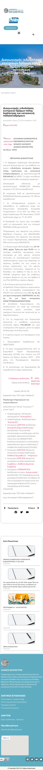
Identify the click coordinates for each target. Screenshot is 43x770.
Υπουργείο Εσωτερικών (10, 708)
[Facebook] (15, 512)
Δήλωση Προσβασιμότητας (11, 729)
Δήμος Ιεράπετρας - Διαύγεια (12, 719)
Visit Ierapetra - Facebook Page (12, 699)
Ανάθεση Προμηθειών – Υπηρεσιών (22, 455)
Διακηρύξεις (25, 416)
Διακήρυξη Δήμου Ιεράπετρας (20, 427)
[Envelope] (41, 759)
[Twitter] (21, 512)
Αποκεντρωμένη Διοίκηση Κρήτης (14, 702)
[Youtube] (27, 512)
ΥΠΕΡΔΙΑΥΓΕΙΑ (23, 469)
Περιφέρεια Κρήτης (8, 705)
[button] (19, 33)
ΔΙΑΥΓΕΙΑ (21, 425)
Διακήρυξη (12, 422)
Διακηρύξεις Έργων (8, 93)
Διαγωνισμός (31, 472)
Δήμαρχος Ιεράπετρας (19, 378)
